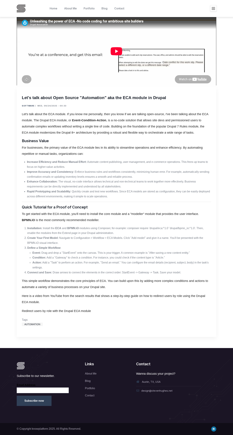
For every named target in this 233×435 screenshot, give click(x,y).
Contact (89, 395)
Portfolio (90, 388)
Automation (32, 324)
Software (28, 106)
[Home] (21, 8)
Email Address (26, 385)
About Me (91, 373)
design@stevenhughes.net (156, 390)
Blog (88, 380)
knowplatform (40, 428)
